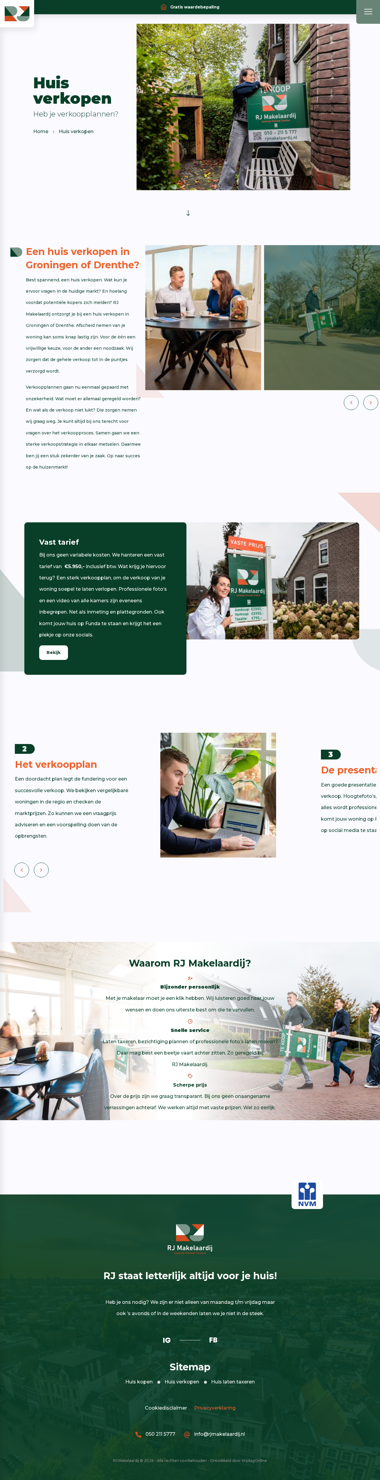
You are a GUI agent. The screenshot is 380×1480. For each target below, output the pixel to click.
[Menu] (368, 12)
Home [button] (40, 131)
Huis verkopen (181, 1382)
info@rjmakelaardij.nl (219, 1434)
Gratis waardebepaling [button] (194, 7)
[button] (17, 13)
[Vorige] (351, 402)
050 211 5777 (159, 1434)
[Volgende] (371, 402)
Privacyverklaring (213, 1408)
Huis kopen (139, 1382)
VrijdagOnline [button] (254, 1460)
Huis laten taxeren (233, 1382)
